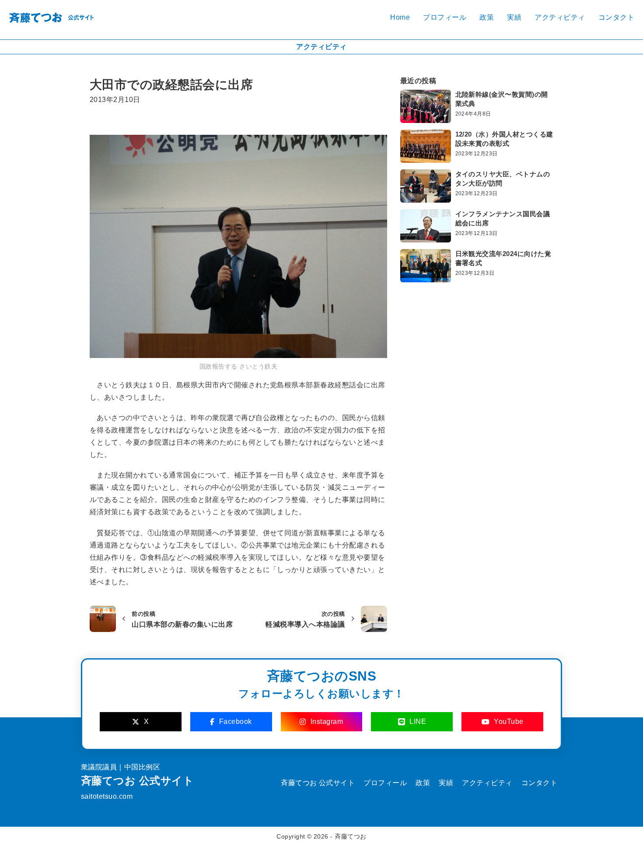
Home (400, 17)
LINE (417, 721)
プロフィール (444, 17)
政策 (486, 17)
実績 (514, 17)
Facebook (235, 721)
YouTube (509, 721)
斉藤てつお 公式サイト (137, 780)
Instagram (327, 721)
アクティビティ (560, 17)
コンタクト (616, 17)
